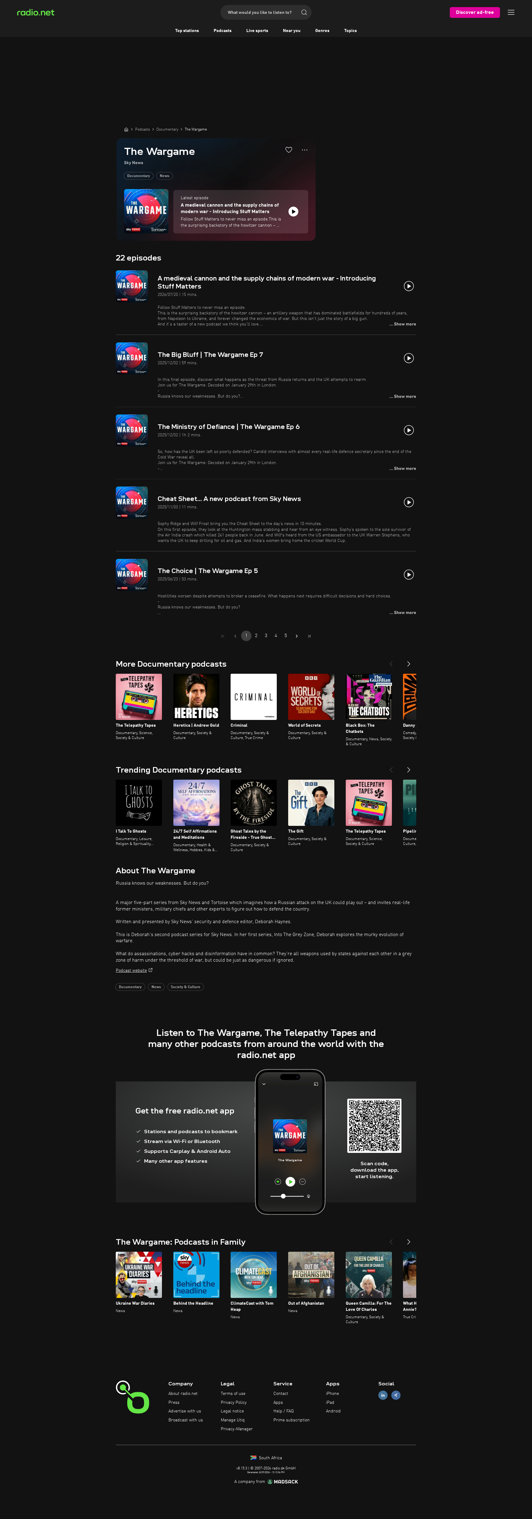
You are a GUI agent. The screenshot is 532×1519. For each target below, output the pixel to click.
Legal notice (232, 1411)
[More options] (304, 150)
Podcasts (223, 31)
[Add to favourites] (289, 150)
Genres (322, 31)
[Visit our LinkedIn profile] (383, 1395)
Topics (350, 31)
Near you (291, 31)
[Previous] (391, 661)
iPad (330, 1402)
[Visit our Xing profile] (395, 1395)
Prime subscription (291, 1420)
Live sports (257, 31)
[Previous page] (235, 636)
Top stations (187, 31)
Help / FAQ (283, 1411)
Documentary (138, 176)
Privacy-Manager (237, 1429)
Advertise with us (184, 1411)
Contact (280, 1394)
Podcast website (131, 970)
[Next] (408, 661)
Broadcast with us (185, 1420)
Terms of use (233, 1394)
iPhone (332, 1394)
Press (173, 1402)
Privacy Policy (234, 1402)
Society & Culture (185, 987)
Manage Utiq (233, 1420)
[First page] (223, 636)
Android (333, 1411)
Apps (278, 1402)
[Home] (126, 129)
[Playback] (293, 211)
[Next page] (297, 636)
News (164, 176)
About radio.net (183, 1394)
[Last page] (309, 636)
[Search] (304, 12)
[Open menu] (511, 12)
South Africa (270, 1458)
